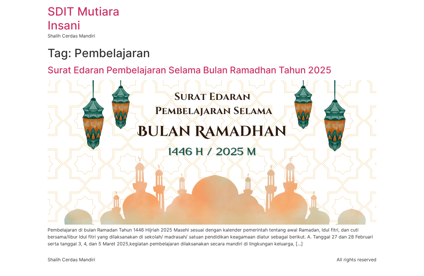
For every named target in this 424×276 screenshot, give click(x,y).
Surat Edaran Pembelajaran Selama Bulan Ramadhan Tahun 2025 (189, 70)
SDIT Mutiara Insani (83, 18)
